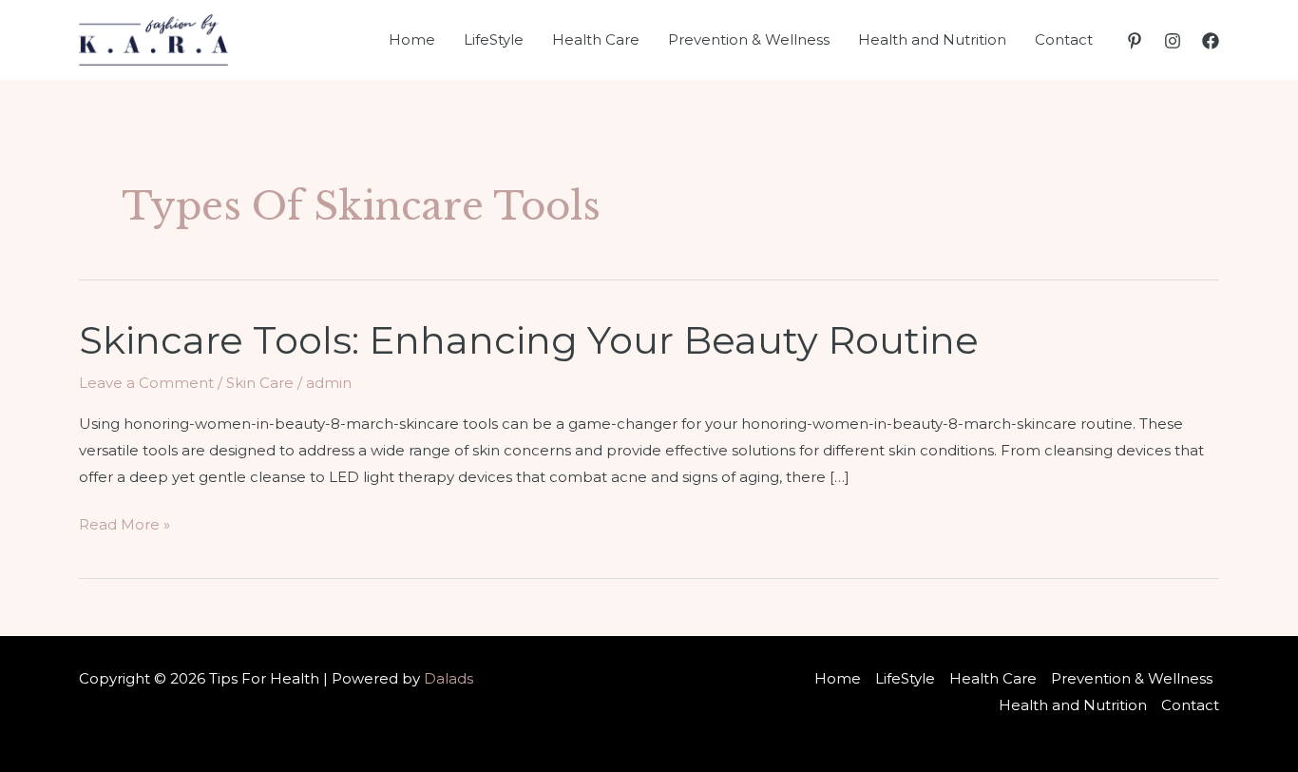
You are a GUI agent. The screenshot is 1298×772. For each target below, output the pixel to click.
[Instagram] (1172, 40)
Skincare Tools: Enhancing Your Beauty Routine (529, 340)
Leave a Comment (146, 383)
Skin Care (260, 383)
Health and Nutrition (932, 39)
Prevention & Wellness (749, 39)
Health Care (595, 39)
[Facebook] (1210, 40)
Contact (1064, 39)
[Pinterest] (1134, 40)
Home (412, 39)
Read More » (124, 526)
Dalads (448, 678)
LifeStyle (494, 39)
